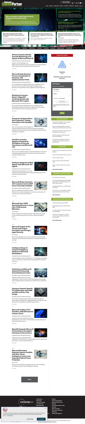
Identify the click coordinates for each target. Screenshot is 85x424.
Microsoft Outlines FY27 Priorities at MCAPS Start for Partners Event (22, 311)
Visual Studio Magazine (57, 413)
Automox (62, 72)
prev (54, 64)
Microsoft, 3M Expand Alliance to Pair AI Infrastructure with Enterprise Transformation (62, 127)
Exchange (39, 48)
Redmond (54, 407)
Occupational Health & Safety (58, 405)
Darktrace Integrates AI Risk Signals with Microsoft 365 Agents (22, 164)
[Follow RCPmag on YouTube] (80, 3)
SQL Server (53, 48)
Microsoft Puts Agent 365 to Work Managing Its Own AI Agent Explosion (13, 34)
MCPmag (54, 403)
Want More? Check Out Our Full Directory (62, 77)
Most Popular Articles (62, 119)
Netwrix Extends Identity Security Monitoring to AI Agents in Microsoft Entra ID (22, 56)
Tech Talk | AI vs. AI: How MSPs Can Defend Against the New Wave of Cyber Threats (62, 191)
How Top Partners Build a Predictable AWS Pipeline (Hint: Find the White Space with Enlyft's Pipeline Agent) (62, 182)
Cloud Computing (16, 48)
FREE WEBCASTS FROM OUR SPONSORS (62, 173)
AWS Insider (39, 400)
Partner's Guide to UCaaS (58, 157)
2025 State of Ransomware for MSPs (60, 202)
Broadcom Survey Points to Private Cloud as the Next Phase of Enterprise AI (62, 131)
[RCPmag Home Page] (12, 4)
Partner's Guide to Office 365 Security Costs (62, 154)
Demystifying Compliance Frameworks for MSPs (61, 206)
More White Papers (57, 220)
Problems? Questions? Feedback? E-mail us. (47, 422)
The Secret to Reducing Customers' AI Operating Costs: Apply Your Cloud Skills (42, 34)
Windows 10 (24, 48)
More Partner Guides (57, 169)
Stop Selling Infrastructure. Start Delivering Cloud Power (62, 187)
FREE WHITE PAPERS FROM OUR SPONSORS (62, 199)
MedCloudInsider (40, 405)
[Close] (45, 408)
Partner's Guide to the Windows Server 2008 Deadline (62, 151)
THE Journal (54, 411)
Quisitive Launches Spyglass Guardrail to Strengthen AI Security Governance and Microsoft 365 (22, 143)
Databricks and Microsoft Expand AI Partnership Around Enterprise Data (21, 271)
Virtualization (69, 48)
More (29, 379)
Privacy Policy (62, 98)
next (70, 64)
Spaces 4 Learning (56, 408)
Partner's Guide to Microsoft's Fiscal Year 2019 (61, 166)
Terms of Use (54, 420)
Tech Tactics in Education (57, 410)
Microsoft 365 (32, 48)
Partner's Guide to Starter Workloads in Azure (61, 161)
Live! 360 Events (40, 403)
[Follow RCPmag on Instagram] (78, 3)
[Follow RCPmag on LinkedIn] (72, 3)
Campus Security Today (57, 400)
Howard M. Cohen (35, 36)
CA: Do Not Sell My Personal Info (64, 420)
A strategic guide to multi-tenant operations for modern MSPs (62, 211)
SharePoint (46, 48)
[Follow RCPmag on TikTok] (76, 3)
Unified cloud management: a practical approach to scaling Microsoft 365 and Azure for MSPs (61, 216)
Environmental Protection (57, 402)
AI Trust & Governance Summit (59, 177)
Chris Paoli (6, 36)
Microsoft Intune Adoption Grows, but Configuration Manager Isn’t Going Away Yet (69, 35)
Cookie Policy (10, 415)
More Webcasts (56, 194)
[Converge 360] (25, 402)
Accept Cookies (41, 419)
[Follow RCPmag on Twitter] (74, 3)
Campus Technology (40, 402)
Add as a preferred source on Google (66, 2)
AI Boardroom (39, 399)
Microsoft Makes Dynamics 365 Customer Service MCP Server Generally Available (22, 184)
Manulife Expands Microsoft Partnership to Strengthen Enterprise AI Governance (22, 331)
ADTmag (53, 399)
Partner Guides (62, 146)
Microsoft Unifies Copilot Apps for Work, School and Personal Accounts (20, 17)
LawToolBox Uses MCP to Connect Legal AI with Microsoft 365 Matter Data (62, 123)
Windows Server (60, 48)
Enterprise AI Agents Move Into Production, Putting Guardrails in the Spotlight (22, 120)
